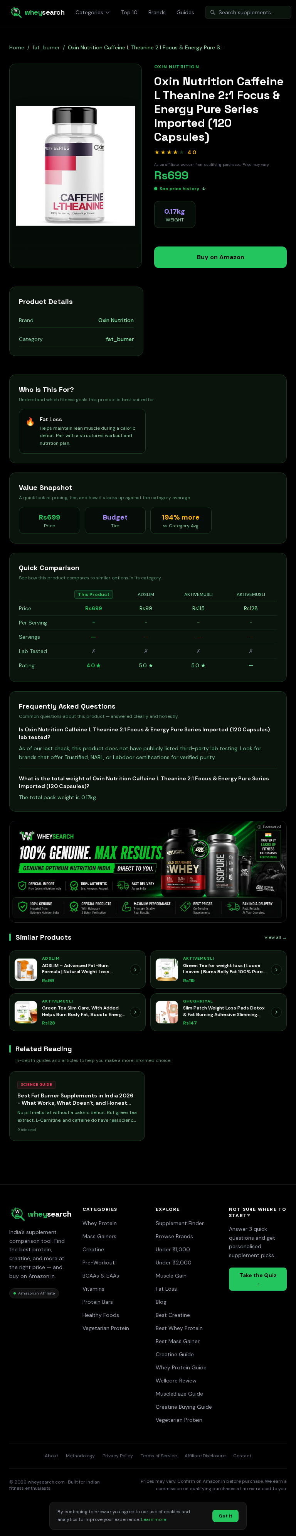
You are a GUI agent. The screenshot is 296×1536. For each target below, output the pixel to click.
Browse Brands (174, 1236)
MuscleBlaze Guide (179, 1393)
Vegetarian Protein (105, 1328)
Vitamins (93, 1288)
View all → (275, 937)
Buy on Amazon (220, 257)
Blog (161, 1301)
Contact (242, 1456)
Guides (185, 12)
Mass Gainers (99, 1236)
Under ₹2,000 (174, 1262)
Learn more (153, 1519)
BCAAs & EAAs (100, 1275)
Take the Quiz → (258, 1279)
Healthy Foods (100, 1315)
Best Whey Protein (179, 1328)
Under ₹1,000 (173, 1249)
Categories (89, 12)
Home (16, 47)
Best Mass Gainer (178, 1341)
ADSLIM (146, 594)
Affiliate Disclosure (205, 1456)
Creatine (93, 1249)
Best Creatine (173, 1315)
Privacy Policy (118, 1456)
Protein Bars (97, 1301)
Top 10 (129, 12)
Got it (225, 1516)
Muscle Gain (171, 1275)
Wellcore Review (176, 1380)
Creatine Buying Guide (184, 1406)
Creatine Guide (175, 1354)
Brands (157, 12)
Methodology (80, 1456)
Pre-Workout (98, 1262)
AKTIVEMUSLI (198, 594)
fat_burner (46, 47)
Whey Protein (99, 1223)
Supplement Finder (180, 1223)
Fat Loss (166, 1288)
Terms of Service (159, 1456)
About (51, 1456)
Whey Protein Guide (181, 1367)
